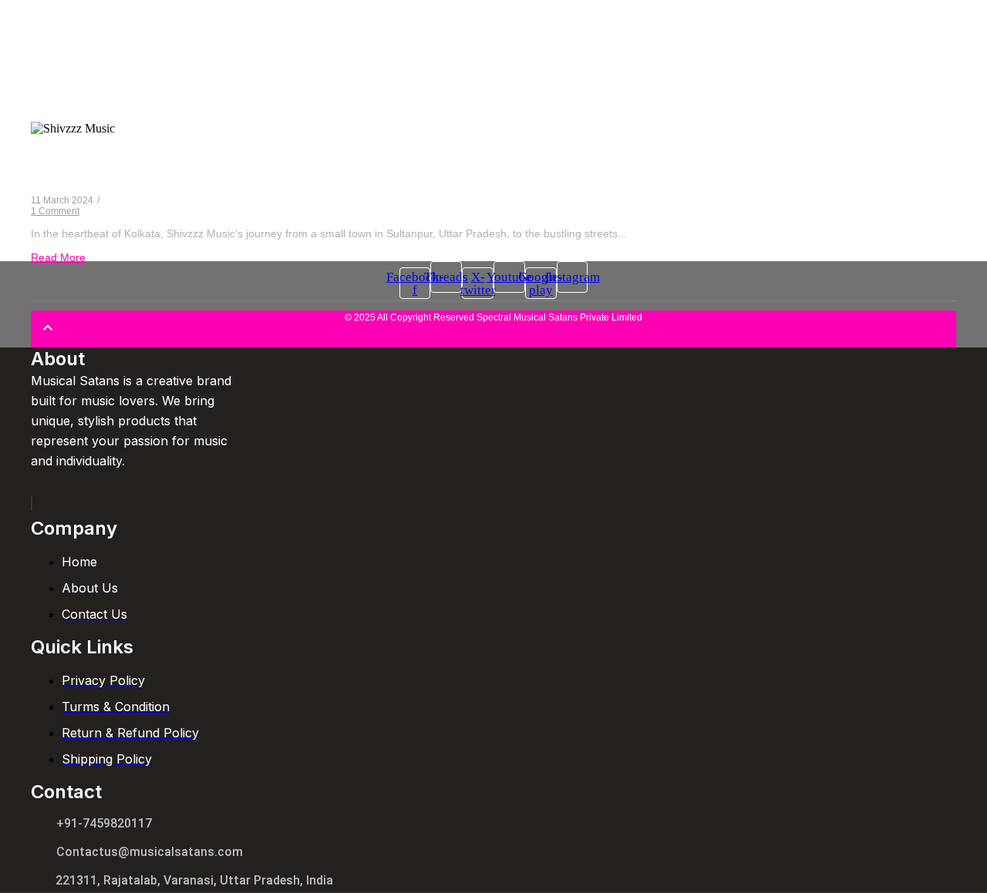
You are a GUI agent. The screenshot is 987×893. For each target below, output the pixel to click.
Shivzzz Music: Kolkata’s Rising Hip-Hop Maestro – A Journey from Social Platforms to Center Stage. (402, 169)
